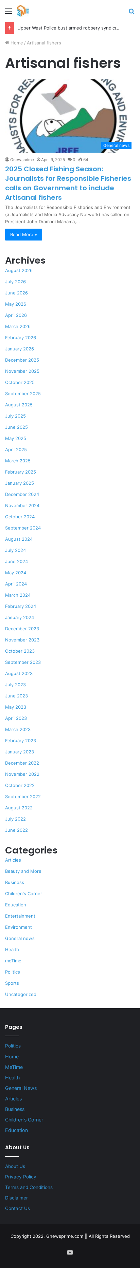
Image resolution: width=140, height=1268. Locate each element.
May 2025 (15, 438)
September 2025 (23, 393)
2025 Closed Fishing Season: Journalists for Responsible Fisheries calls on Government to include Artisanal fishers (68, 183)
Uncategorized (20, 994)
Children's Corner (23, 893)
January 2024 (19, 617)
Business (14, 882)
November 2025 (22, 371)
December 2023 (22, 628)
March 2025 (18, 460)
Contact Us (17, 1208)
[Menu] (8, 13)
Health (12, 949)
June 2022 (16, 830)
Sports (12, 983)
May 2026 (15, 304)
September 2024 (23, 528)
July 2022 (15, 819)
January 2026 (19, 348)
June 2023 (16, 695)
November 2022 (22, 774)
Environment (18, 927)
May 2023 (15, 707)
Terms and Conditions (29, 1187)
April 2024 (16, 584)
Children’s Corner (24, 1119)
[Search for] (131, 13)
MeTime (14, 1067)
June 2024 (16, 561)
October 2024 (20, 516)
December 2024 (22, 494)
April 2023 (16, 718)
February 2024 (20, 606)
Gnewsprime (22, 159)
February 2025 (20, 472)
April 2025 (16, 449)
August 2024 (19, 539)
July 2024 (15, 550)
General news (20, 938)
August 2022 (19, 807)
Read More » (23, 234)
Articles (13, 860)
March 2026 (18, 326)
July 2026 (15, 281)
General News (21, 1088)
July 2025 (15, 416)
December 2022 (22, 763)
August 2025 (19, 404)
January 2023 (19, 751)
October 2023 (20, 651)
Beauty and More (23, 871)
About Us (15, 1166)
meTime (13, 960)
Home (16, 42)
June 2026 (16, 292)
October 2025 (20, 382)
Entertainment (20, 916)
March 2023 (18, 729)
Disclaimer (16, 1197)
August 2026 (19, 270)
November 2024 (22, 505)
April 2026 (16, 315)
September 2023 (23, 662)
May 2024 (15, 572)
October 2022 (20, 785)
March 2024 (18, 595)
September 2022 (23, 796)
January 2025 (19, 483)
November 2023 (22, 639)
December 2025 (22, 360)
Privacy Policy (20, 1176)
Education (15, 904)
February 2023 (20, 740)
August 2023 (19, 673)
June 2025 (16, 427)
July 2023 (15, 684)
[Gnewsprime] (23, 11)
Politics (12, 972)
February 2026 (20, 337)
